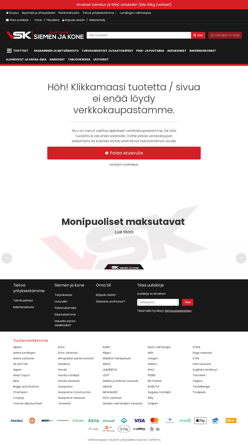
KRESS (106, 364)
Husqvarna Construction (74, 392)
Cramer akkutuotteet (27, 403)
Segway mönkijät (159, 392)
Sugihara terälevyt (205, 370)
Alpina (17, 347)
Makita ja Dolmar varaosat (120, 381)
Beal (16, 381)
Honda (62, 370)
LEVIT (106, 375)
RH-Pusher (155, 381)
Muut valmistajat (159, 347)
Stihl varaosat (202, 364)
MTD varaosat (112, 398)
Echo (61, 347)
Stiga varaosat (202, 353)
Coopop (18, 398)
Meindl (107, 386)
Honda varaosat (69, 381)
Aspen (17, 370)
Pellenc (153, 364)
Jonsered (64, 403)
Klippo (107, 353)
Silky (150, 398)
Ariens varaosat (23, 358)
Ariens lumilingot (24, 353)
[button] (178, 311)
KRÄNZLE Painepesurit (117, 358)
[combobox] (146, 35)
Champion (20, 392)
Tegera (197, 381)
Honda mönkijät (68, 375)
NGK (150, 353)
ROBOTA (153, 386)
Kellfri (106, 347)
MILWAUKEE (110, 392)
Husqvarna (65, 386)
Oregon (153, 358)
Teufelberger (201, 386)
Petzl (151, 370)
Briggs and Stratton (26, 386)
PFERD (152, 375)
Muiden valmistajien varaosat (123, 403)
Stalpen (153, 403)
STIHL (196, 358)
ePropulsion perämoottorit (76, 358)
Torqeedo (199, 392)
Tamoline (199, 375)
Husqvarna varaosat (71, 398)
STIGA (196, 347)
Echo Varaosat (68, 353)
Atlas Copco (21, 375)
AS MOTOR (20, 364)
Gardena (64, 364)
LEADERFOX (110, 370)
